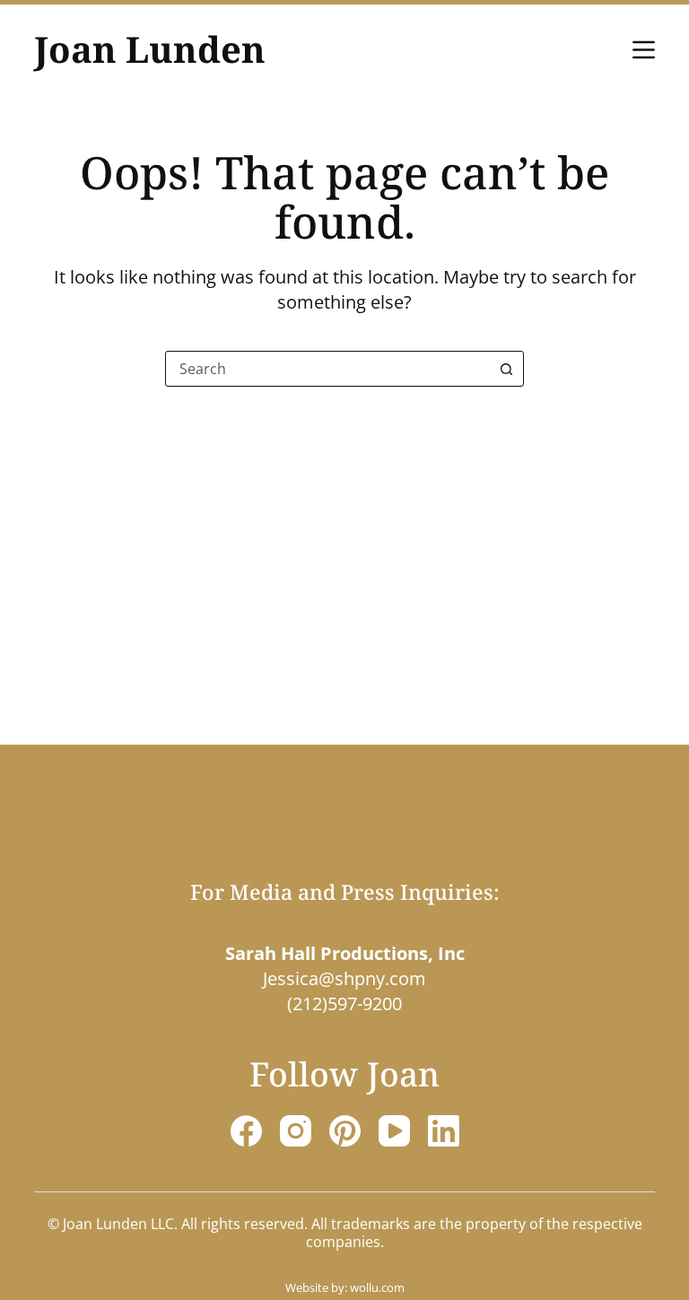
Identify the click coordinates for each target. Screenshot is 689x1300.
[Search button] (506, 369)
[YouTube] (394, 1131)
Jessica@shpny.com (344, 978)
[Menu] (643, 50)
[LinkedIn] (443, 1131)
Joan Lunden (150, 49)
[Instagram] (295, 1131)
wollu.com (377, 1287)
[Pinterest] (345, 1131)
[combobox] (327, 369)
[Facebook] (246, 1131)
